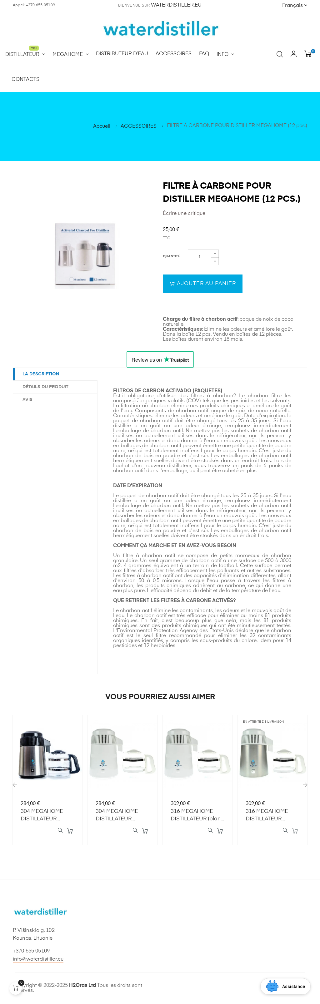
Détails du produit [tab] (45, 387)
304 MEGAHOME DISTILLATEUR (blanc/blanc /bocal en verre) (121, 816)
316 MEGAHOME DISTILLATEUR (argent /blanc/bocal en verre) (272, 816)
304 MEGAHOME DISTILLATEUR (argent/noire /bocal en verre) (46, 816)
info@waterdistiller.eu (38, 959)
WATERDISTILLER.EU (176, 5)
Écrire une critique (184, 213)
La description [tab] (40, 374)
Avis (27, 400)
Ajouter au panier (205, 283)
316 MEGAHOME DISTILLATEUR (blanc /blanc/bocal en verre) (197, 816)
